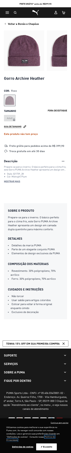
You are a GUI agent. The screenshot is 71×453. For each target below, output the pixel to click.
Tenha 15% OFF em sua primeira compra (33, 343)
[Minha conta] (56, 12)
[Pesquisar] (15, 12)
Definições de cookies (23, 446)
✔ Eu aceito (46, 446)
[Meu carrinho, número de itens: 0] (63, 12)
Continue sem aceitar (60, 423)
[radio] (10, 100)
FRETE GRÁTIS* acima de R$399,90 (35, 4)
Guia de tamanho (12, 126)
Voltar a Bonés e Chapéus (23, 23)
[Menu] (7, 12)
